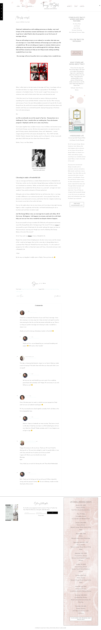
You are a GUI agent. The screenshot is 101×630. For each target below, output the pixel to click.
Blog (23, 289)
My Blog (50, 5)
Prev (21, 297)
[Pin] (43, 283)
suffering (18, 291)
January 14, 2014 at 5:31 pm (30, 397)
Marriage (26, 289)
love (53, 289)
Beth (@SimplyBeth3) (30, 441)
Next (56, 297)
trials (21, 291)
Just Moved (77, 26)
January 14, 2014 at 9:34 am (30, 312)
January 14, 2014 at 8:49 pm (33, 418)
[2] (12, 521)
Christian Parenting (77, 30)
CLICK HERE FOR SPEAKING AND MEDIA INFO (81, 619)
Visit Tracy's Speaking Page (76, 53)
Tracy (29, 373)
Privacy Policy (41, 515)
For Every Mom (77, 23)
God (51, 289)
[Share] (39, 283)
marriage (57, 289)
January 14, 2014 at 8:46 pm (33, 375)
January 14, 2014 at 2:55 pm (33, 338)
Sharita (27, 395)
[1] (11, 521)
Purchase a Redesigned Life (77, 204)
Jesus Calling (77, 28)
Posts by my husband (33, 289)
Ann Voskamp (72, 32)
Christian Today (80, 32)
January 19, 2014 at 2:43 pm (30, 442)
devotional (47, 289)
